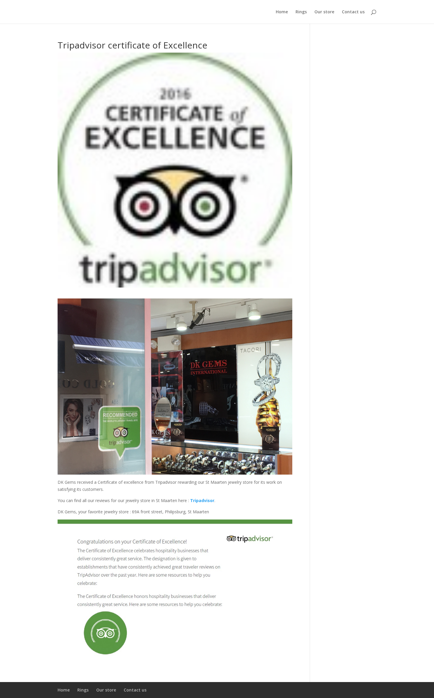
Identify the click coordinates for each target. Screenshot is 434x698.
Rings (301, 12)
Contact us (353, 12)
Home (282, 12)
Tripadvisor (202, 500)
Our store (324, 12)
